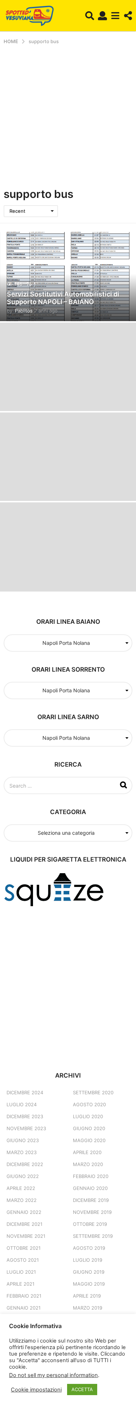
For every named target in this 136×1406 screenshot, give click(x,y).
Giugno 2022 (23, 1176)
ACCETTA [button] (82, 1389)
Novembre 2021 (26, 1236)
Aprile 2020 (87, 1152)
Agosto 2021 (23, 1260)
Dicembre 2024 (25, 1092)
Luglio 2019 (87, 1260)
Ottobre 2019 (90, 1224)
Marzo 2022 (22, 1200)
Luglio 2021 (21, 1272)
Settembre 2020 (93, 1092)
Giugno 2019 (88, 1272)
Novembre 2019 (92, 1212)
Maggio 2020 (89, 1140)
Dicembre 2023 (25, 1116)
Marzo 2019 (87, 1308)
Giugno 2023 (23, 1140)
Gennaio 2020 (90, 1188)
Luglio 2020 (88, 1116)
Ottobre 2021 (24, 1248)
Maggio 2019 (89, 1284)
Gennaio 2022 (24, 1212)
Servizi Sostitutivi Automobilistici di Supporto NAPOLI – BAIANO (63, 298)
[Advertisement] (68, 116)
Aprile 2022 (21, 1188)
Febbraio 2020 (90, 1176)
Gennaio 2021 (24, 1308)
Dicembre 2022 (25, 1164)
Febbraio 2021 (24, 1296)
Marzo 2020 (88, 1164)
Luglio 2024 (22, 1104)
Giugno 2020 (89, 1128)
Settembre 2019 (93, 1236)
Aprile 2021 (20, 1284)
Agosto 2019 (89, 1248)
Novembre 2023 (26, 1128)
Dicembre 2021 (24, 1224)
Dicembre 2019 (91, 1200)
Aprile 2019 (87, 1296)
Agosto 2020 (89, 1104)
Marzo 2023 (22, 1152)
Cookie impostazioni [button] (36, 1389)
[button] (89, 15)
